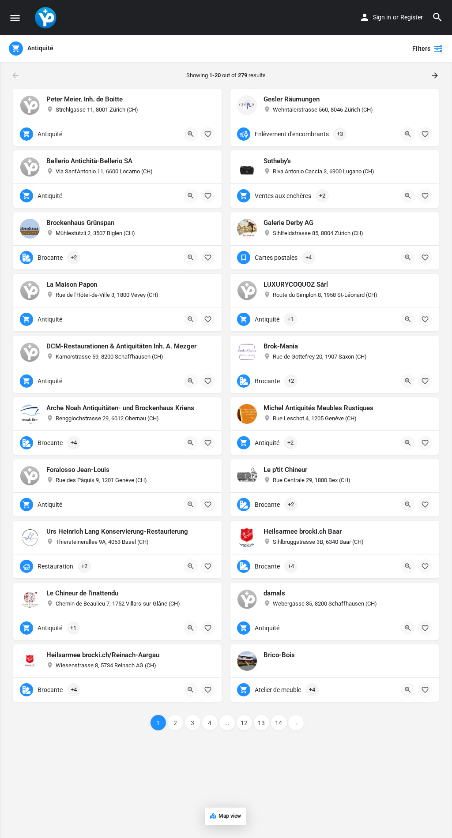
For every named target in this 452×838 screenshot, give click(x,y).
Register (411, 17)
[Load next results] (435, 75)
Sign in (382, 17)
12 (244, 722)
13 (261, 722)
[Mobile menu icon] (15, 17)
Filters (421, 48)
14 (278, 722)
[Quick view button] (191, 134)
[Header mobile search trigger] (437, 17)
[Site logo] (46, 18)
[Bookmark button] (208, 134)
